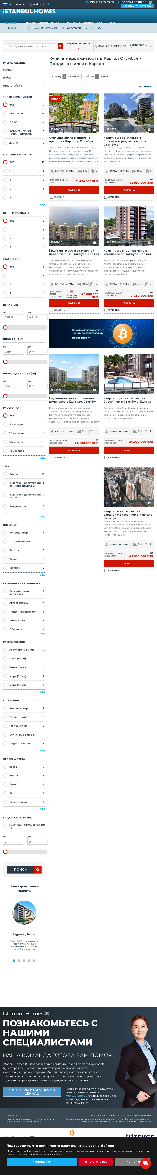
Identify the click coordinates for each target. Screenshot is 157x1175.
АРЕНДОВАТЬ (49, 22)
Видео (26, 474)
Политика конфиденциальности (94, 1121)
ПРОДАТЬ (27, 22)
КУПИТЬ (11, 22)
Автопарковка (26, 602)
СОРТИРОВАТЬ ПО (138, 46)
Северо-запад (26, 802)
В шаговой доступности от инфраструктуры (26, 484)
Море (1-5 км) (26, 685)
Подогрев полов (26, 743)
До (29, 312)
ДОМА (13, 122)
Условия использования (137, 1119)
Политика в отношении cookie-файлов (131, 1121)
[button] (96, 113)
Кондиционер (26, 532)
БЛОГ (114, 22)
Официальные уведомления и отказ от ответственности (94, 1119)
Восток (26, 775)
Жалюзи (26, 567)
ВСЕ (26, 104)
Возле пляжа (26, 667)
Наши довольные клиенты (24, 888)
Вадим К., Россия (24, 934)
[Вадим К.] (24, 923)
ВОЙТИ (37, 4)
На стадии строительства (27, 826)
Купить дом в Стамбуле (29, 1121)
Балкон (26, 550)
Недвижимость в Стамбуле (19, 1119)
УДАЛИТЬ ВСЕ (145, 86)
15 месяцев (26, 442)
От (4, 312)
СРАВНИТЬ (59, 197)
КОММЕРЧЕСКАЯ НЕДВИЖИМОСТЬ (26, 132)
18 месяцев (26, 450)
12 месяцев (26, 433)
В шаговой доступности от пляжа (26, 496)
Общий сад (26, 629)
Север (26, 784)
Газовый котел (26, 717)
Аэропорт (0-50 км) (26, 649)
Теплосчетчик (26, 725)
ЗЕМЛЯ (26, 142)
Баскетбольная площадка (26, 592)
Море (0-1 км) (26, 676)
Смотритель (26, 620)
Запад (26, 766)
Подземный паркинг (26, 611)
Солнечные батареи (26, 734)
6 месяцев (26, 424)
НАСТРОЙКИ (133, 1161)
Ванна (26, 559)
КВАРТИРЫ (16, 113)
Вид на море (26, 506)
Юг (26, 793)
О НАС (101, 22)
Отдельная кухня (26, 541)
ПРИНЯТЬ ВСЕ (42, 1162)
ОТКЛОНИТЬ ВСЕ (96, 1161)
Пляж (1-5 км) (26, 658)
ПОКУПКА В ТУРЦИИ (78, 22)
